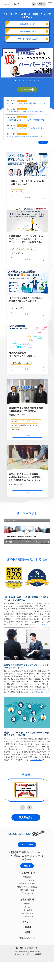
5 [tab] (31, 80)
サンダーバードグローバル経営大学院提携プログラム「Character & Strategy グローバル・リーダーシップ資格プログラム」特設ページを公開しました (26, 137)
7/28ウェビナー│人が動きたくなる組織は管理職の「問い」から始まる (25, 128)
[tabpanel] (27, 62)
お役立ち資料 (27, 910)
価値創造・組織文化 (27, 883)
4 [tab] (27, 80)
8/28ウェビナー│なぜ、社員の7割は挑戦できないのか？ (26, 103)
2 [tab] (19, 80)
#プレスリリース (18, 253)
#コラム (27, 363)
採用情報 (19, 948)
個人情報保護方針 (31, 948)
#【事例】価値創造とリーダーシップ (24, 425)
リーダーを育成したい (27, 31)
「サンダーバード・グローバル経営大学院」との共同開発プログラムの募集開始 (26, 112)
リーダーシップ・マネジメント (27, 880)
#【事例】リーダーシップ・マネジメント (26, 421)
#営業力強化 (16, 363)
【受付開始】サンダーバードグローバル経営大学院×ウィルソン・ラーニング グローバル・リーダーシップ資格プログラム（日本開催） (26, 120)
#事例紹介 (15, 429)
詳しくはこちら (39, 624)
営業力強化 (27, 877)
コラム (27, 907)
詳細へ (27, 197)
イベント (27, 922)
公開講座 (27, 927)
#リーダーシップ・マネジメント (23, 249)
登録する (27, 865)
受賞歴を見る (26, 817)
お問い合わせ (26, 89)
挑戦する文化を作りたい (27, 39)
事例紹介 (27, 903)
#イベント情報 (17, 191)
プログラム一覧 (27, 893)
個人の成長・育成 (27, 890)
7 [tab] (38, 80)
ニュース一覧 (43, 142)
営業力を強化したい (27, 24)
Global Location (27, 844)
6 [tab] (34, 80)
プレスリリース (27, 916)
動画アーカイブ (27, 913)
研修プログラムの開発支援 (27, 887)
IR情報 (27, 932)
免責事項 (38, 954)
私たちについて (27, 938)
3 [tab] (23, 80)
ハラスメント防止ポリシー (23, 954)
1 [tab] (15, 80)
